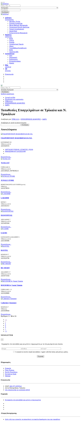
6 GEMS (4, 233)
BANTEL (4, 250)
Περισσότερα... (6, 157)
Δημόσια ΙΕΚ (13, 52)
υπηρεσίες (8, 36)
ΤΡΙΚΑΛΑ (15, 119)
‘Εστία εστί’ (5, 163)
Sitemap (7, 376)
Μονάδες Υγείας (14, 21)
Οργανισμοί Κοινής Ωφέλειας (19, 27)
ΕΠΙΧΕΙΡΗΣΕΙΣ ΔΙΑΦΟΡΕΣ (31, 119)
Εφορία (11, 42)
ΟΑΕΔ (11, 40)
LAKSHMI (5, 198)
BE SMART (5, 268)
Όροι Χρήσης (9, 370)
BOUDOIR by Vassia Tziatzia (11, 285)
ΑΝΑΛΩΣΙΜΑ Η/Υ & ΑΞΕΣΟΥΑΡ (15, 151)
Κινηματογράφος (15, 61)
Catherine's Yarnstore (8, 303)
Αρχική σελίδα (10, 97)
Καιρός (11, 63)
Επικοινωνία (9, 74)
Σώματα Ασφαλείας (15, 23)
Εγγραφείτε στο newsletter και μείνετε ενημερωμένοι (23, 400)
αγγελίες (8, 70)
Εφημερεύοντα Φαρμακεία (18, 33)
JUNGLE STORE (7, 180)
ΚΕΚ (11, 50)
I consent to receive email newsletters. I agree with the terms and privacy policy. (41, 352)
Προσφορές (13, 57)
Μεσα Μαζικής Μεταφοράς (18, 25)
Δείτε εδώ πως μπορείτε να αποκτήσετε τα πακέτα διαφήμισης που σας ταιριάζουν (32, 419)
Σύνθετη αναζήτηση (7, 94)
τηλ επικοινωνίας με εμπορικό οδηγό (17, 390)
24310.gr (8, 66)
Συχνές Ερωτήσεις (11, 372)
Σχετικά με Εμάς (10, 374)
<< (6, 320)
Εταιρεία (8, 368)
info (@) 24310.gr (15, 386)
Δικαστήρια (13, 31)
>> (6, 331)
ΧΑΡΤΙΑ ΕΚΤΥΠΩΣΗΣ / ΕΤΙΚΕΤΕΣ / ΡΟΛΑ (19, 149)
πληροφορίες (9, 18)
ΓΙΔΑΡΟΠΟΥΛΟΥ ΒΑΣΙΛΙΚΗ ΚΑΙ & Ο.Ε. (16, 138)
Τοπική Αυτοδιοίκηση (16, 29)
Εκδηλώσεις (13, 59)
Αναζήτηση (5, 12)
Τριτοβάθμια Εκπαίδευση (17, 48)
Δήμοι (11, 46)
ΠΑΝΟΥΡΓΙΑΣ (6, 215)
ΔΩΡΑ (44, 119)
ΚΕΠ (11, 38)
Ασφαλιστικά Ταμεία (16, 44)
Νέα (10, 55)
